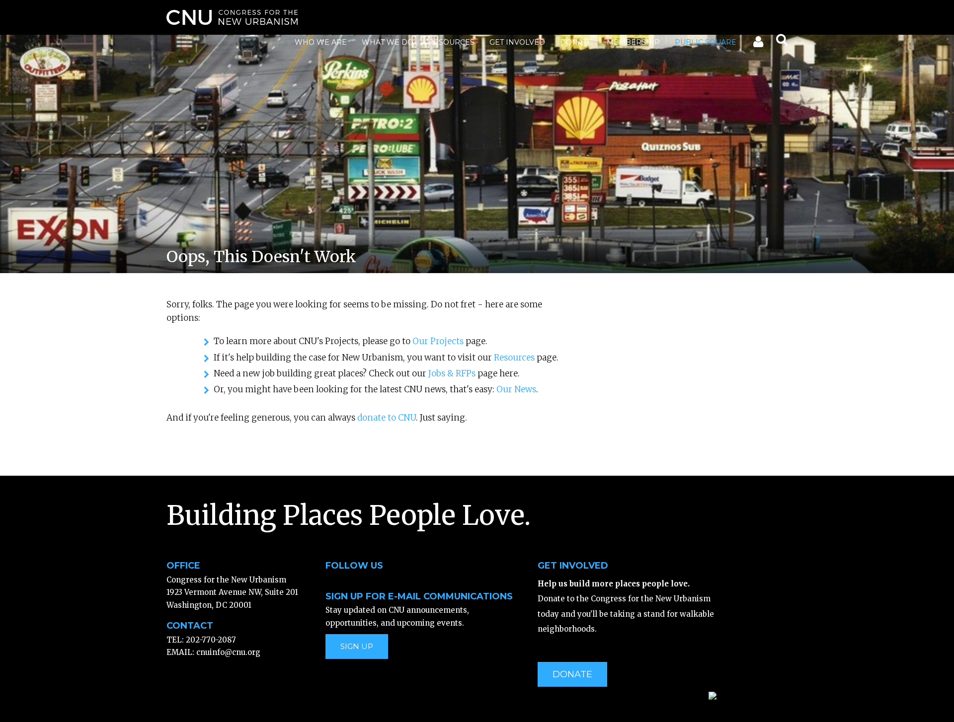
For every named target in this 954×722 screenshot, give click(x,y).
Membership (633, 42)
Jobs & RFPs (452, 373)
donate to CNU (386, 417)
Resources (451, 42)
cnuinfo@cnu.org (228, 652)
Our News (516, 389)
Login (757, 44)
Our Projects (438, 341)
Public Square (705, 42)
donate (572, 674)
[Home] (232, 17)
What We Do (387, 42)
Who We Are (321, 42)
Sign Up (356, 646)
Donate (576, 42)
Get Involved (517, 42)
